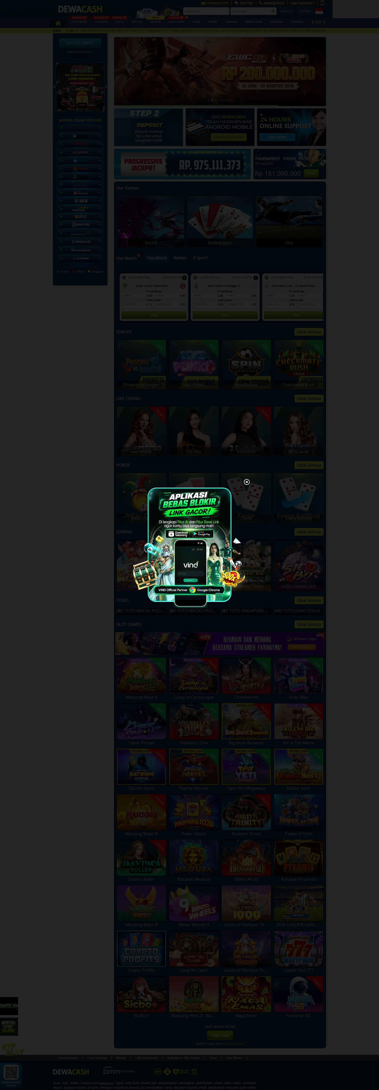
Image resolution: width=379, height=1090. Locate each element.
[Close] (247, 482)
